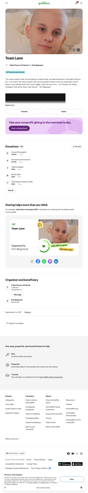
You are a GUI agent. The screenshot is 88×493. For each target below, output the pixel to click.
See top (78, 146)
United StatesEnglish (16, 453)
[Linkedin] (56, 261)
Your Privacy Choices (39, 468)
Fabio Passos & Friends (20, 285)
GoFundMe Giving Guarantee (51, 377)
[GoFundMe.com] (44, 3)
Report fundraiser (16, 323)
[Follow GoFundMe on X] (77, 453)
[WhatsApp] (44, 261)
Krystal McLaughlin (19, 152)
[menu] (81, 3)
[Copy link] (32, 261)
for (26, 65)
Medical (27, 312)
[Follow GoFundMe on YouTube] (73, 453)
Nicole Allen (16, 174)
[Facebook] (38, 261)
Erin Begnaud (16, 300)
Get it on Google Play (64, 464)
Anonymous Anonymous (20, 160)
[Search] (7, 3)
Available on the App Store (77, 464)
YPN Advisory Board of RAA (22, 182)
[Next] (78, 50)
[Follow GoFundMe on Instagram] (81, 453)
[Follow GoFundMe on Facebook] (68, 453)
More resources (11, 439)
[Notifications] (76, 3)
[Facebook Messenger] (50, 261)
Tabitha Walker (17, 167)
